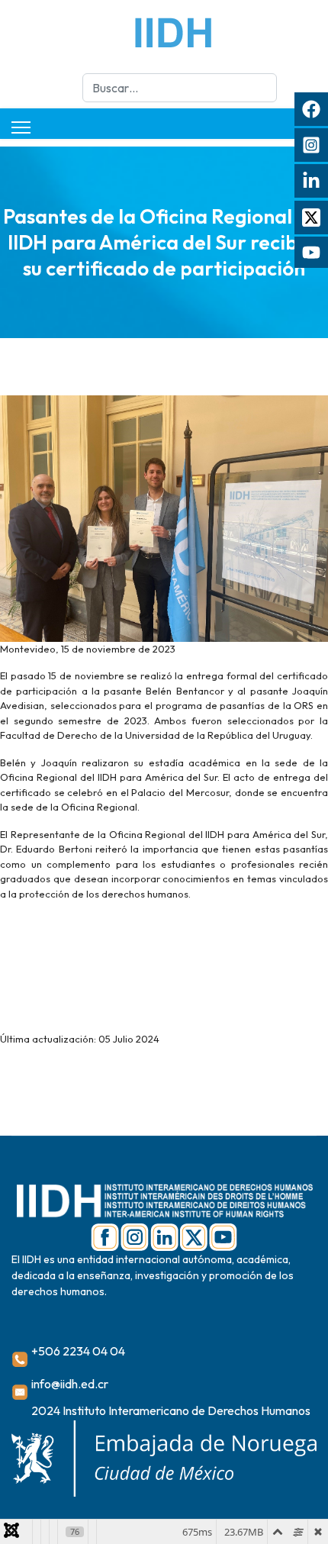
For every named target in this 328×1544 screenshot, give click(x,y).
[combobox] (179, 87)
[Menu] (21, 127)
